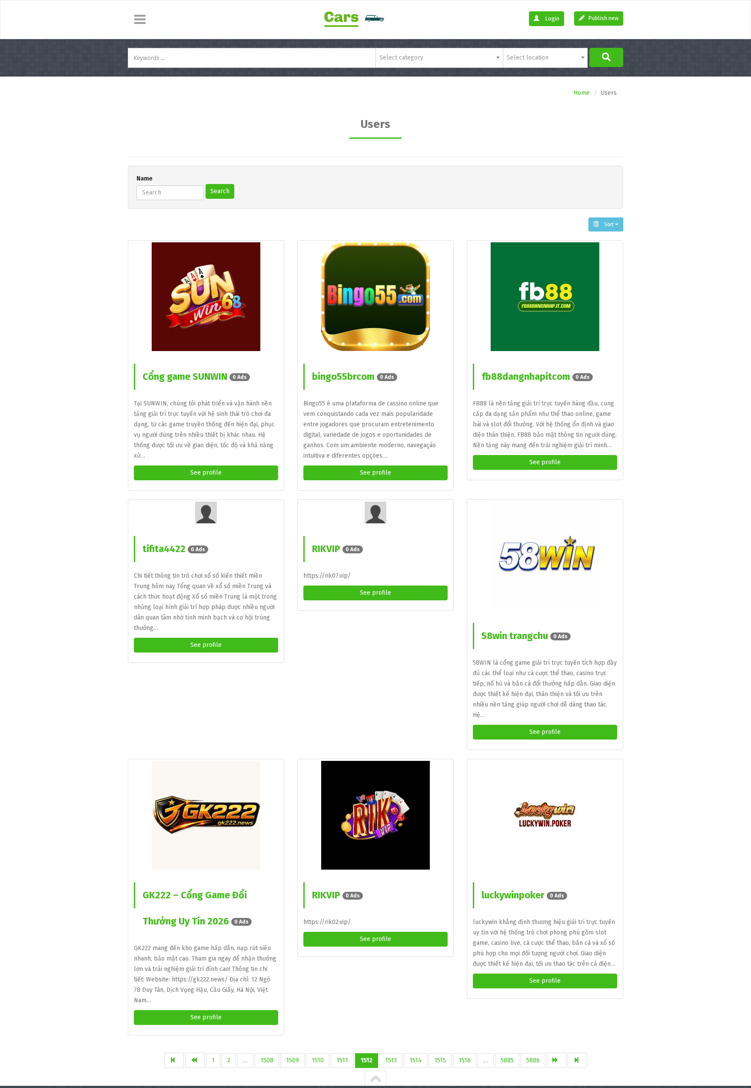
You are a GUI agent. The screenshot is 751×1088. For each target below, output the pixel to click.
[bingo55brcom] (375, 296)
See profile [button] (206, 472)
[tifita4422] (206, 512)
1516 (465, 1060)
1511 (342, 1060)
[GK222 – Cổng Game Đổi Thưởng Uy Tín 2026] (206, 815)
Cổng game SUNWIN (195, 376)
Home (582, 93)
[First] (174, 1060)
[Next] (556, 1060)
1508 (266, 1060)
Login (551, 18)
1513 (391, 1060)
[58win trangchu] (545, 556)
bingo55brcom (353, 376)
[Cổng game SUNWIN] (206, 296)
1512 (366, 1060)
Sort (609, 224)
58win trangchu (525, 636)
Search (219, 191)
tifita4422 (174, 549)
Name (144, 178)
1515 (440, 1060)
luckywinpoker (523, 895)
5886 (533, 1060)
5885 (507, 1060)
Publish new (602, 18)
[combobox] (439, 58)
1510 (318, 1060)
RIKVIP (336, 549)
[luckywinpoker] (545, 815)
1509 (292, 1060)
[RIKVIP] (375, 512)
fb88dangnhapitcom (536, 376)
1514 (415, 1060)
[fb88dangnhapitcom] (545, 296)
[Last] (577, 1060)
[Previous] (195, 1060)
